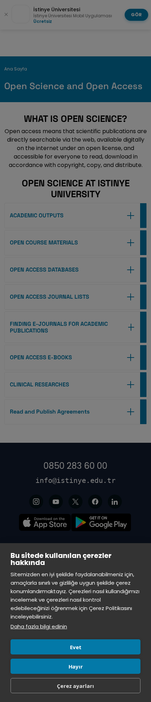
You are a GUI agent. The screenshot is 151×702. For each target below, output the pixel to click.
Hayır (75, 666)
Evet (75, 647)
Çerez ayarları (75, 685)
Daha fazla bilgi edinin (39, 626)
